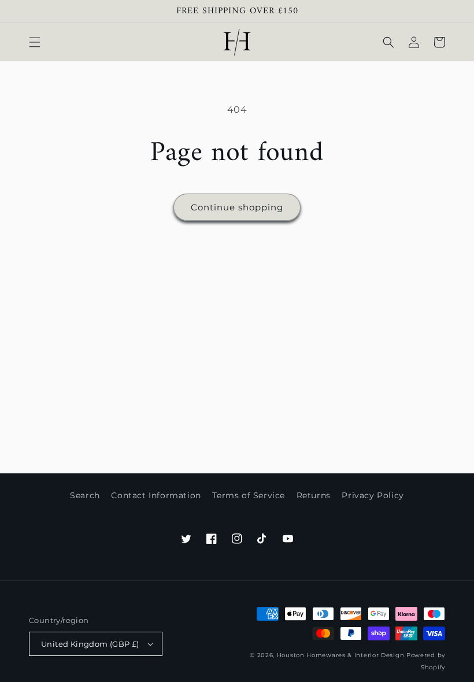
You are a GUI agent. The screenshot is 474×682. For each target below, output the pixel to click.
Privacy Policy (372, 495)
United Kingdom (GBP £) (90, 643)
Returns (314, 495)
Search (85, 495)
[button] (34, 42)
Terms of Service (248, 495)
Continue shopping (237, 207)
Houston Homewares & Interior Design (341, 655)
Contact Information (156, 495)
